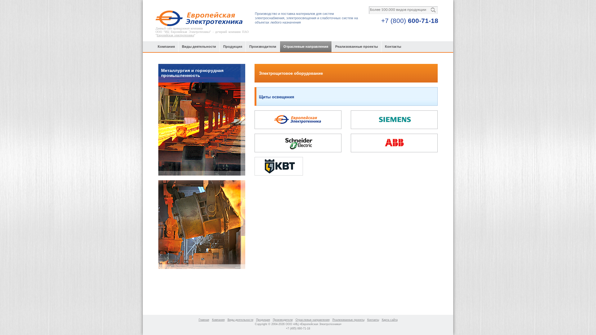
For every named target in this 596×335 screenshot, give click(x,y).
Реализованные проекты (356, 46)
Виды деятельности (199, 46)
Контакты (393, 46)
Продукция (232, 46)
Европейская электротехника (175, 35)
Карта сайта (390, 319)
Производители (262, 46)
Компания (166, 46)
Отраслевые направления (305, 46)
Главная (204, 319)
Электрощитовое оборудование (291, 73)
